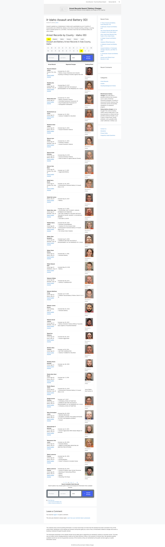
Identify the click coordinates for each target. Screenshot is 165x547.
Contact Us (103, 128)
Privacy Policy (104, 133)
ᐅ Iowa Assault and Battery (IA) (54, 501)
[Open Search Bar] (119, 2)
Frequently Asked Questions (108, 135)
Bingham (55, 39)
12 (77, 482)
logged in (55, 514)
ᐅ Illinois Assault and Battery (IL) (55, 503)
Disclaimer (103, 131)
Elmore (76, 39)
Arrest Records (51, 500)
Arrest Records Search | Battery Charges (85, 8)
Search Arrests (88, 57)
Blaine (62, 39)
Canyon (69, 39)
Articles (102, 83)
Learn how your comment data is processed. (78, 518)
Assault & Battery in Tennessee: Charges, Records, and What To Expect (109, 49)
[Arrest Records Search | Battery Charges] (64, 9)
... (75, 482)
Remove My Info (112, 2)
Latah (82, 39)
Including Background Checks (108, 85)
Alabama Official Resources (108, 42)
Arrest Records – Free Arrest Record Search (96, 2)
